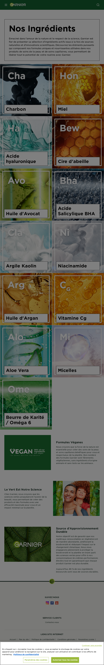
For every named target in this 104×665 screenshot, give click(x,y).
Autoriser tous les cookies (65, 660)
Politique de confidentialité (26, 654)
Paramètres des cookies (36, 660)
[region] (52, 653)
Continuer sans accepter (92, 645)
